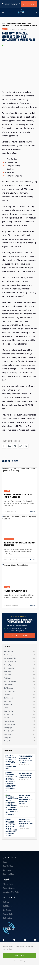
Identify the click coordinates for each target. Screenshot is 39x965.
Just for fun (8, 704)
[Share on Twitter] (15, 446)
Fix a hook (7, 671)
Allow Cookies (20, 955)
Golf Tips (7, 694)
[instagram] (35, 940)
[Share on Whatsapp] (20, 446)
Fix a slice (7, 675)
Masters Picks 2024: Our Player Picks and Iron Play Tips (19, 544)
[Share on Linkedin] (9, 446)
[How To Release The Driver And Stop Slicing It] (12, 790)
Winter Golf (7, 741)
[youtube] (25, 940)
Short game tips (9, 731)
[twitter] (14, 940)
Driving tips (8, 665)
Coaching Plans (8, 874)
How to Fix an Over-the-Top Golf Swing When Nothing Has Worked (26, 800)
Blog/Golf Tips (8, 866)
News (13, 23)
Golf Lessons (8, 684)
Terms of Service (9, 888)
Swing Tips (7, 737)
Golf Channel (7, 906)
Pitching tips (8, 714)
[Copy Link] (26, 446)
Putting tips (8, 728)
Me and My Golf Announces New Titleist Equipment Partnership (18, 496)
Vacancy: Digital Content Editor (15, 591)
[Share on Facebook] (4, 446)
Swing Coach (8, 734)
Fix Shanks (7, 678)
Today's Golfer (8, 914)
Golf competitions (10, 681)
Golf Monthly (7, 918)
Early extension (9, 668)
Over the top (8, 711)
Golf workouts (8, 698)
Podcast (6, 718)
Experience (7, 870)
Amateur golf (8, 651)
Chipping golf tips (10, 661)
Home (3, 23)
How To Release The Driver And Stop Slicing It (25, 775)
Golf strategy (8, 688)
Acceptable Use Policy (11, 892)
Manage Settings (19, 961)
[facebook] (4, 940)
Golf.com (6, 902)
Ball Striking (8, 655)
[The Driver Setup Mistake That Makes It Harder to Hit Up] (12, 768)
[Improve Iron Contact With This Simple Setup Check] (12, 835)
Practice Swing (9, 721)
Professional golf (9, 724)
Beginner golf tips (10, 658)
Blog (8, 23)
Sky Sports (7, 910)
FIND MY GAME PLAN (19, 635)
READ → (32, 511)
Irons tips (9, 539)
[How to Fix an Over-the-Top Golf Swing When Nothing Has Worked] (12, 815)
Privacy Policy (8, 884)
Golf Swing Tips (9, 691)
